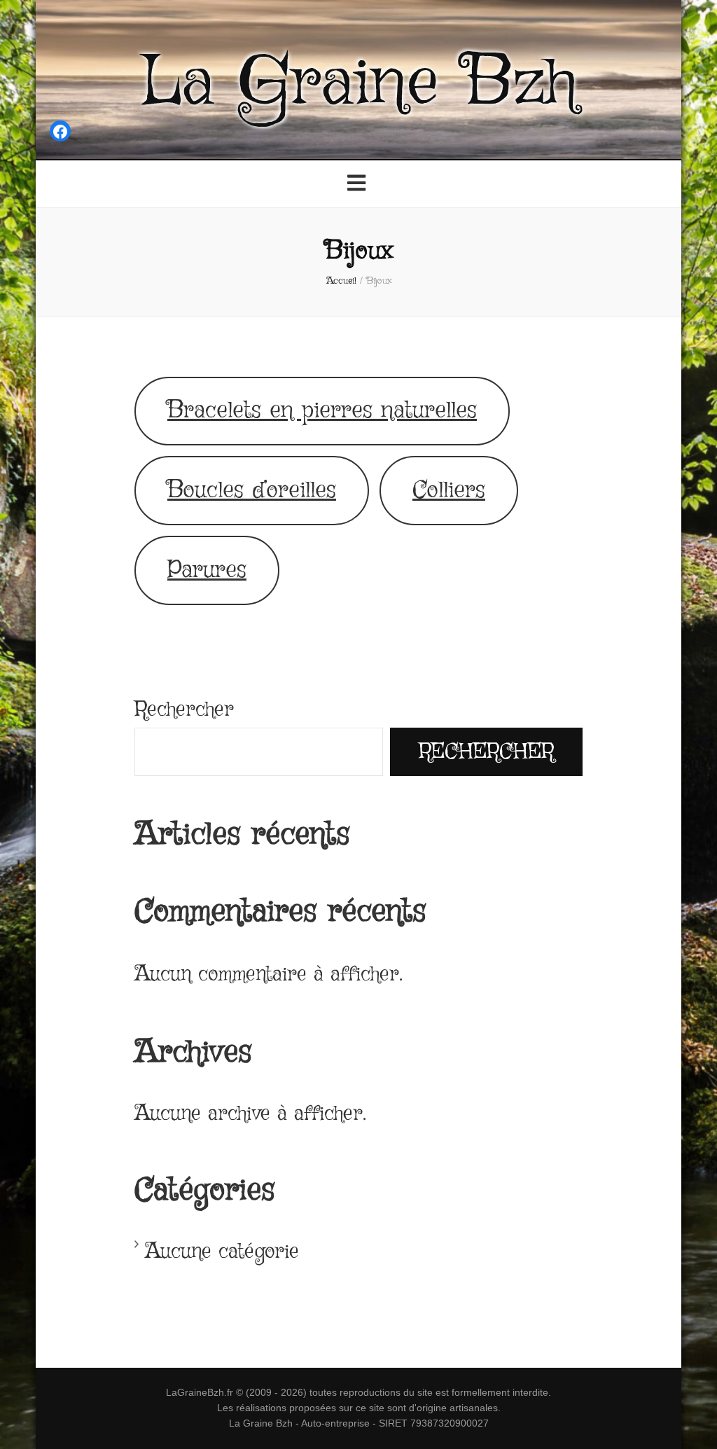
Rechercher (184, 709)
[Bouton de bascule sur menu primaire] (358, 184)
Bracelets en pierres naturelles (322, 411)
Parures (206, 570)
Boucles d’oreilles (251, 490)
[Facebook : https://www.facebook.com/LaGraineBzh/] (60, 134)
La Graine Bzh (358, 83)
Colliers (448, 490)
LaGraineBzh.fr (199, 1392)
